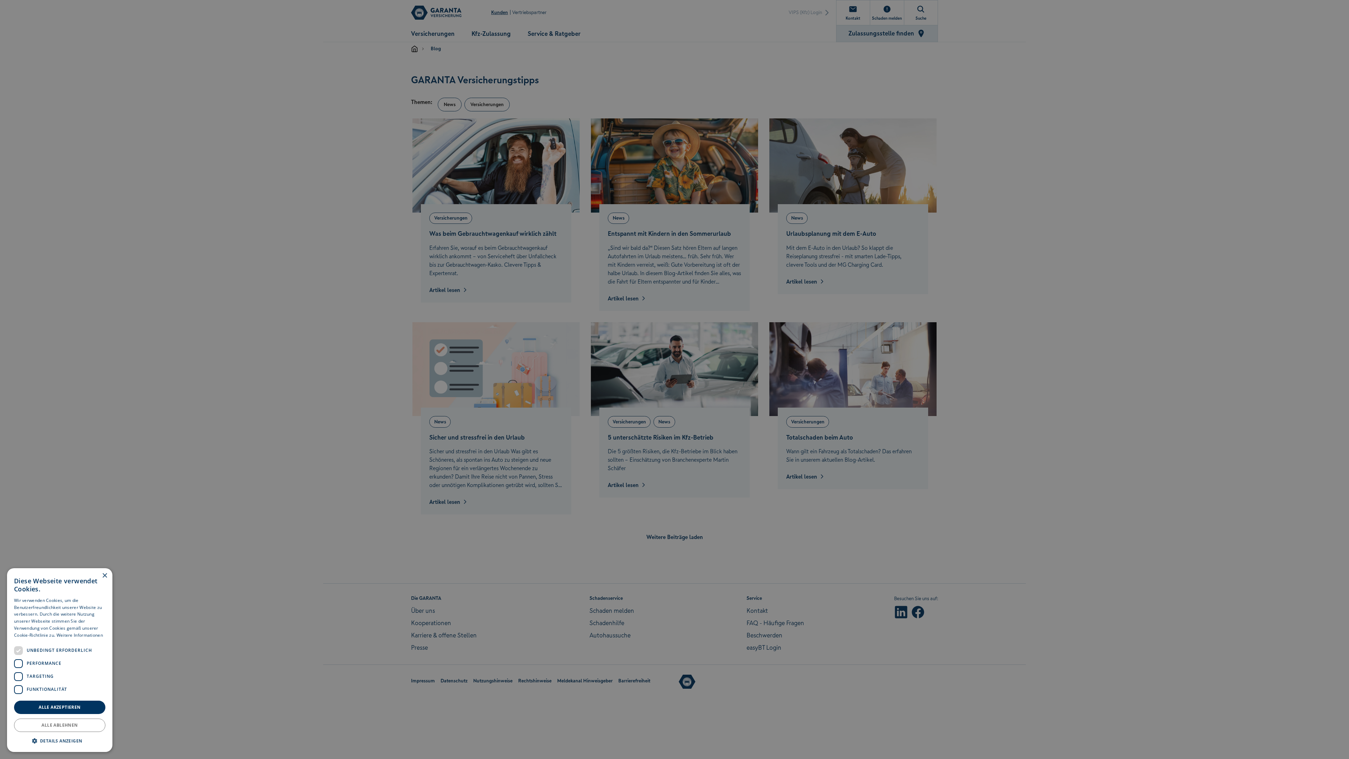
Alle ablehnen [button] (59, 725)
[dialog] (59, 660)
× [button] (104, 575)
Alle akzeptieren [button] (59, 707)
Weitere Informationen (80, 635)
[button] (59, 741)
